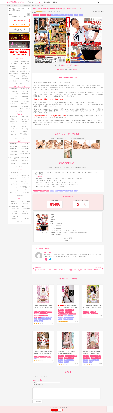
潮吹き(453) (25, 126)
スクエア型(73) (13, 63)
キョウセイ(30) (25, 218)
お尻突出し (41, 319)
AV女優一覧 (19, 166)
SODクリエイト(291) (13, 172)
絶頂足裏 (93, 357)
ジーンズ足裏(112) (13, 81)
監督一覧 (19, 221)
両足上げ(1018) (13, 106)
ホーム (31, 2)
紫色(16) (25, 68)
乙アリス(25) (25, 160)
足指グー (46, 315)
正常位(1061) (14, 91)
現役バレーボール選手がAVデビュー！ (71, 65)
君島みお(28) (14, 151)
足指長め (61, 357)
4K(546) (13, 124)
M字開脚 (54, 15)
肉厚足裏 (49, 356)
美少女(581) (25, 121)
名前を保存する (38, 384)
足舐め (76, 15)
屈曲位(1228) (25, 91)
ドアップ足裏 (44, 313)
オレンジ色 (42, 15)
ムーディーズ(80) (14, 190)
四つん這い (49, 317)
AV (39, 2)
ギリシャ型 (86, 311)
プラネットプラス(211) (13, 175)
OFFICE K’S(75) (13, 192)
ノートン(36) (14, 213)
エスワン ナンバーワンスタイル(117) (25, 178)
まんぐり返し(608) (13, 93)
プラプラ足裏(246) (25, 73)
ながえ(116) (13, 201)
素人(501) (25, 124)
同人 (56, 2)
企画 (74, 232)
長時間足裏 (49, 311)
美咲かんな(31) (13, 146)
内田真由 (68, 67)
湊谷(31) (14, 218)
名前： (34, 382)
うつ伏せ (61, 317)
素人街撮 (47, 2)
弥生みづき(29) (25, 148)
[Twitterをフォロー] (49, 259)
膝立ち (90, 361)
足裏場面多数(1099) (25, 71)
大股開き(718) (25, 96)
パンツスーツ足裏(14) (25, 81)
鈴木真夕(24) (25, 163)
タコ (39, 317)
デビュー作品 (69, 232)
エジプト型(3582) (25, 61)
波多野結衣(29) (13, 148)
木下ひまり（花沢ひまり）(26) (13, 158)
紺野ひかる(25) (25, 157)
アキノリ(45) (14, 211)
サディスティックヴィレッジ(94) (25, 187)
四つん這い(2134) (25, 88)
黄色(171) (25, 66)
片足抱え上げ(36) (14, 101)
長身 (82, 232)
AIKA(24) (13, 163)
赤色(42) (14, 68)
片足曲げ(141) (13, 103)
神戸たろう (59, 223)
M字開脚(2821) (13, 88)
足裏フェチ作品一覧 (20, 24)
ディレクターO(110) (25, 201)
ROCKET (61, 69)
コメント (34, 387)
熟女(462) (13, 126)
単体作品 (78, 232)
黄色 (73, 309)
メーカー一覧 (19, 195)
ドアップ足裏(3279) (13, 73)
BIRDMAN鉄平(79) (13, 206)
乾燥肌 (35, 317)
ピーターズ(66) (25, 192)
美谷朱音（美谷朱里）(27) (25, 154)
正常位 (59, 15)
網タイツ (61, 315)
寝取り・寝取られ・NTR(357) (25, 134)
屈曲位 (35, 319)
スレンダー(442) (13, 129)
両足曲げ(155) (25, 106)
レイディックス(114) (25, 181)
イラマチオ (63, 232)
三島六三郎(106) (13, 203)
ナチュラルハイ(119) (13, 178)
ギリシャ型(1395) (14, 61)
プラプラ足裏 (94, 313)
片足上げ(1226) (25, 101)
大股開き (61, 361)
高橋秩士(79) (25, 206)
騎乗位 (85, 232)
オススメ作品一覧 (20, 20)
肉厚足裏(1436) (13, 76)
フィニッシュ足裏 (63, 313)
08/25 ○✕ (20, 29)
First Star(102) (25, 184)
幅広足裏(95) (25, 76)
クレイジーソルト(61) (13, 208)
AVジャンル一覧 (19, 138)
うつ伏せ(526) (13, 96)
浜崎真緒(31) (25, 146)
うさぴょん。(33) (14, 216)
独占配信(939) (13, 121)
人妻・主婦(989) (25, 119)
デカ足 (48, 15)
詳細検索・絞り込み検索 (19, 16)
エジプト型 (35, 15)
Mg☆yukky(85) (25, 203)
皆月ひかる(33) (25, 143)
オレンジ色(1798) (25, 63)
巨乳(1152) (13, 119)
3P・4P (58, 232)
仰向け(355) (25, 93)
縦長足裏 (36, 315)
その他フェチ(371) (25, 131)
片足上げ (65, 15)
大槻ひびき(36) (13, 143)
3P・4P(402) (25, 129)
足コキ (81, 15)
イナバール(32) (25, 216)
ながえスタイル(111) (13, 184)
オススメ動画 (62, 305)
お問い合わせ (61, 407)
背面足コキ (70, 319)
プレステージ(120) (25, 175)
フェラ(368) (13, 134)
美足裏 (70, 313)
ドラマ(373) (13, 131)
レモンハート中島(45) (25, 208)
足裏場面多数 (37, 313)
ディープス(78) (25, 190)
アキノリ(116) (13, 181)
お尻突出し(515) (13, 98)
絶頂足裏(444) (25, 78)
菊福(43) (25, 211)
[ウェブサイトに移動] (45, 259)
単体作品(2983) (13, 116)
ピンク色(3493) (13, 66)
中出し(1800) (25, 116)
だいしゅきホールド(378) (25, 109)
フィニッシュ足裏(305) (13, 78)
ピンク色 (92, 355)
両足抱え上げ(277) (25, 103)
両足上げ (71, 15)
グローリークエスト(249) (25, 172)
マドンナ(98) (14, 187)
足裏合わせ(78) (25, 98)
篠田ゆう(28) (25, 151)
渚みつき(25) (14, 160)
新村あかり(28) (13, 154)
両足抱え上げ (48, 319)
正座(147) (13, 109)
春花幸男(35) (25, 213)
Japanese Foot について (52, 407)
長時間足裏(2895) (14, 71)
